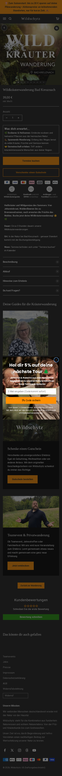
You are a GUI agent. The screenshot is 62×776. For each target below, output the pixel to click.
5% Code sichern (31, 400)
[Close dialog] (56, 360)
